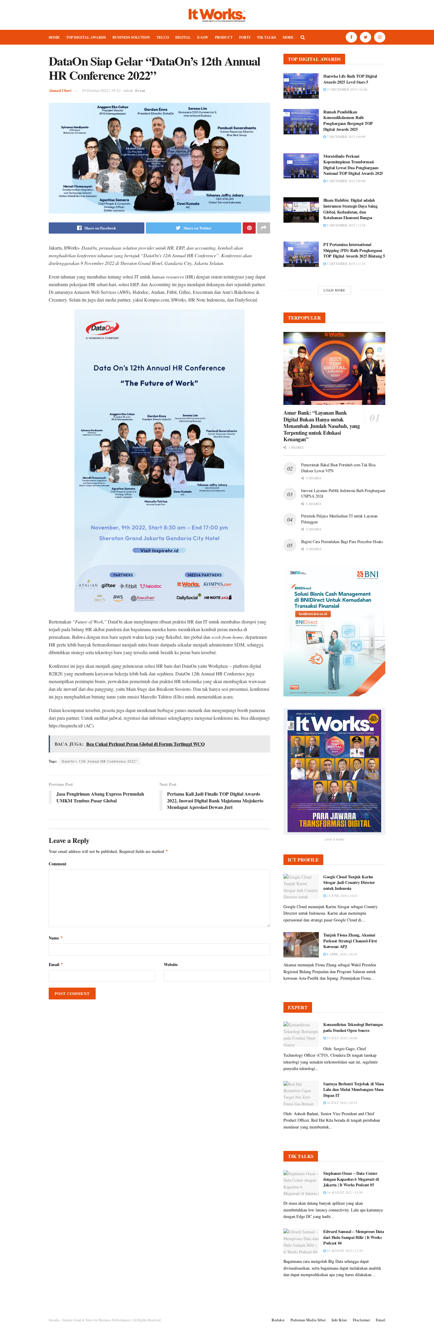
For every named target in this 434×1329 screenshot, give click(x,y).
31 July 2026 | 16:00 (341, 1038)
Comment (57, 864)
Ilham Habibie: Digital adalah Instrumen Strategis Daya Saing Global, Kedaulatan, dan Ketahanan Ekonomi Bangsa (350, 209)
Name (56, 938)
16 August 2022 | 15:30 (344, 1192)
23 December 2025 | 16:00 (346, 89)
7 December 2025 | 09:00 (346, 136)
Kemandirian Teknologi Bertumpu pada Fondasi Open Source (353, 1027)
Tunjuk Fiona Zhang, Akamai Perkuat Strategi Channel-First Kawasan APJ (350, 940)
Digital (183, 37)
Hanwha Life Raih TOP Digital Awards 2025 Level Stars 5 (350, 79)
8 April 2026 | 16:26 (341, 954)
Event (140, 90)
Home (54, 37)
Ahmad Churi (60, 90)
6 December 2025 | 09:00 (346, 181)
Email (56, 964)
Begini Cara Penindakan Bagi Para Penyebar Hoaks (342, 541)
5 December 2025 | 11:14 (346, 263)
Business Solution (131, 37)
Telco (162, 37)
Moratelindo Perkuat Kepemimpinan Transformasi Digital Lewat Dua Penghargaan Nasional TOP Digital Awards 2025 (353, 165)
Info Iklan (339, 1320)
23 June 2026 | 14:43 (342, 895)
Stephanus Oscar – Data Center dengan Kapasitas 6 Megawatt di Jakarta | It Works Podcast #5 (351, 1179)
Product (224, 37)
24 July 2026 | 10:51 (341, 1102)
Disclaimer (361, 1320)
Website (171, 964)
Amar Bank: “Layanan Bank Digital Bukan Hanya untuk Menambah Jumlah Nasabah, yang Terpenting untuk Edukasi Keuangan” (321, 426)
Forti (244, 37)
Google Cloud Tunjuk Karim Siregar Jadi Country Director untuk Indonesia (349, 882)
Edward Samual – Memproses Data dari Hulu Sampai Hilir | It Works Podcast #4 (353, 1237)
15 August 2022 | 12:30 (344, 1250)
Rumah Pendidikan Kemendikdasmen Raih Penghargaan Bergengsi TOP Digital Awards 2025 (348, 120)
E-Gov (202, 37)
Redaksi (278, 1320)
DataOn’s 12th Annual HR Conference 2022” (99, 761)
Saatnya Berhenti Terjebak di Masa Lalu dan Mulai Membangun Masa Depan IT (353, 1089)
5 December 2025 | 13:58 (346, 225)
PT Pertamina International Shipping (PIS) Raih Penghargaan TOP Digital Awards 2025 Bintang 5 (354, 250)
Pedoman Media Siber (308, 1320)
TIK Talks (266, 37)
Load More (334, 290)
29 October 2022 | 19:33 (101, 90)
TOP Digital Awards (86, 37)
